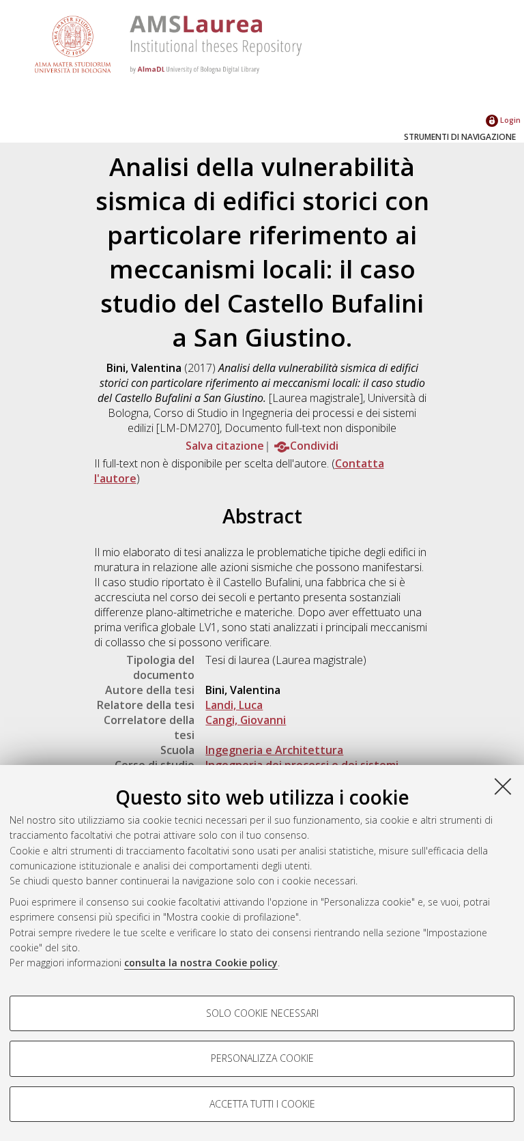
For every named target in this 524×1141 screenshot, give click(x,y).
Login (509, 120)
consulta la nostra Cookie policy (201, 962)
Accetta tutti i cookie (262, 1103)
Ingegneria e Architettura (274, 749)
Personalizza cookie (262, 1058)
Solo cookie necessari (262, 1013)
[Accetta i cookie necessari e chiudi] (503, 786)
